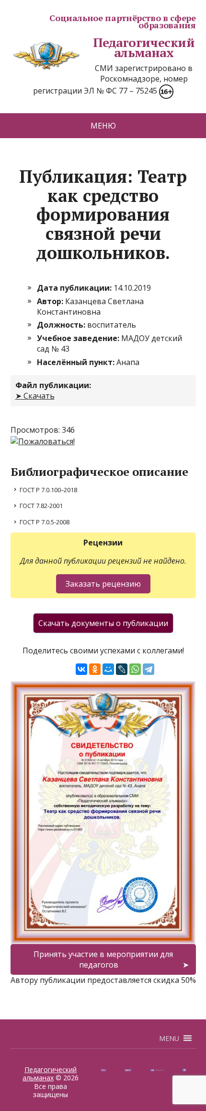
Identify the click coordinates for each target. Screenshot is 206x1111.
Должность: (62, 324)
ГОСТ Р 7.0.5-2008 (44, 522)
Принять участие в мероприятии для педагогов (103, 959)
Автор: (51, 301)
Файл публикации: (53, 385)
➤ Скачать (35, 395)
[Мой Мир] (108, 669)
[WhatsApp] (135, 669)
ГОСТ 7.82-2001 (41, 505)
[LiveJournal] (121, 669)
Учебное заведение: (79, 338)
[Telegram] (148, 669)
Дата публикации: (75, 288)
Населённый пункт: (76, 362)
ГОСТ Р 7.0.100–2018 (48, 489)
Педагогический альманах (144, 47)
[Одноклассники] (95, 669)
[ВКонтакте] (81, 669)
